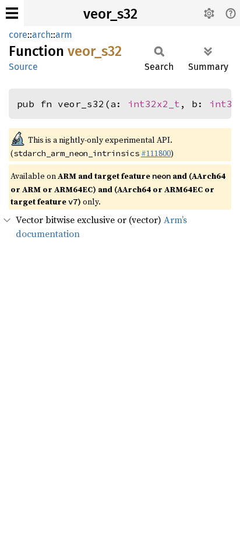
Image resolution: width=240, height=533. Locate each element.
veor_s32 (110, 14)
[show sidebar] (12, 13)
